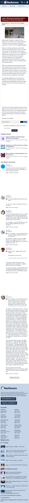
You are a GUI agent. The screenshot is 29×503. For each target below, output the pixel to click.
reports (3, 44)
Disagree (16, 172)
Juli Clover (3, 414)
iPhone (11, 118)
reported (23, 52)
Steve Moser (3, 435)
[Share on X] (21, 122)
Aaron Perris (17, 435)
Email (2, 412)
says (3, 52)
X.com (5, 412)
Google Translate (21, 44)
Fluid (18, 499)
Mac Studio (12, 6)
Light (27, 499)
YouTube (5, 442)
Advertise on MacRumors (9, 403)
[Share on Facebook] (25, 122)
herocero (8, 164)
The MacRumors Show (11, 469)
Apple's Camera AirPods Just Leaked (14, 460)
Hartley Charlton (4, 425)
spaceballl (8, 210)
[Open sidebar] (27, 2)
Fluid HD (21, 499)
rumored (16, 107)
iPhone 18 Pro (21, 6)
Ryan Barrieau (17, 430)
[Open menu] (2, 2)
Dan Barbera (3, 430)
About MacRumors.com (8, 398)
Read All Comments (14, 377)
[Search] (25, 2)
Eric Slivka (17, 409)
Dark (2, 500)
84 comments (6, 121)
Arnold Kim (3, 409)
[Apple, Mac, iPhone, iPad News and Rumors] (11, 4)
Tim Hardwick (17, 420)
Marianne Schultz (18, 425)
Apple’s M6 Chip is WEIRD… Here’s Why (15, 446)
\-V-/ (7, 295)
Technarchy (8, 248)
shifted (10, 78)
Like (13, 172)
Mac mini (4, 6)
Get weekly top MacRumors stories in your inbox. (14, 125)
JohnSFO (8, 195)
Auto (24, 499)
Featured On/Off (4, 499)
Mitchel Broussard (4, 420)
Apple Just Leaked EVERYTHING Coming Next (16, 465)
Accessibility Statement (5, 497)
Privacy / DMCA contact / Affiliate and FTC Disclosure (11, 495)
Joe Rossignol (17, 414)
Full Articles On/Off (12, 499)
